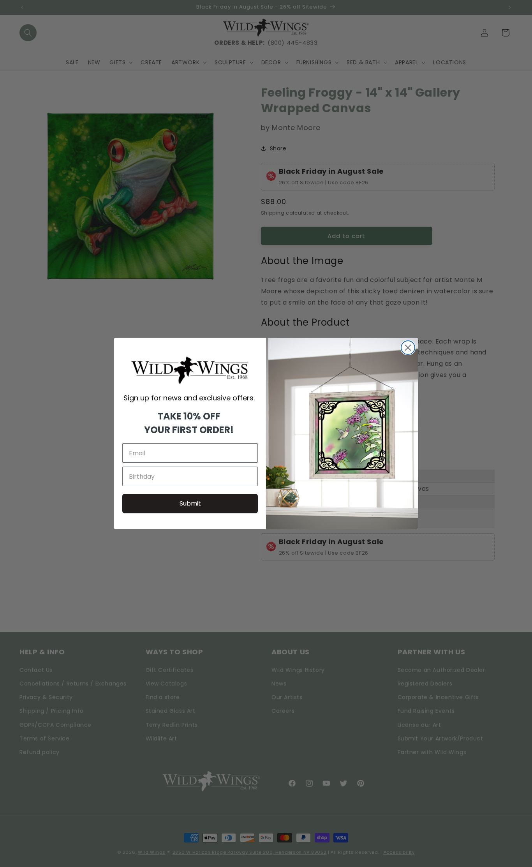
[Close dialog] (408, 347)
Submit (190, 503)
